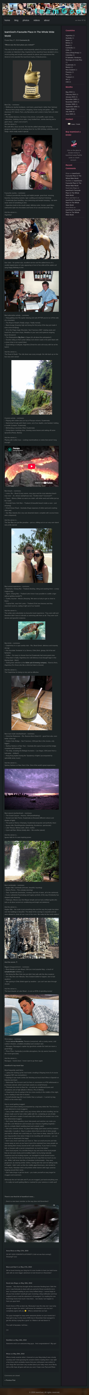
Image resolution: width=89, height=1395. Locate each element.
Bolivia (68, 43)
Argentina (69, 35)
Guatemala (69, 65)
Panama (68, 72)
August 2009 (70, 109)
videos (37, 20)
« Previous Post (10, 1380)
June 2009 (69, 114)
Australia (69, 38)
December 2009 (71, 99)
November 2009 (71, 102)
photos (26, 20)
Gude (78, 124)
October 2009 (70, 104)
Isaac (73, 124)
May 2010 (69, 92)
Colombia (69, 55)
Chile (67, 50)
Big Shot (21, 337)
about (46, 20)
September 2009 (71, 106)
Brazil (67, 45)
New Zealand (70, 70)
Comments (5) (25, 40)
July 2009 (69, 111)
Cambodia (69, 48)
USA (67, 82)
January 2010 (70, 97)
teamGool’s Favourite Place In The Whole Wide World (73, 176)
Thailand (69, 77)
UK (67, 79)
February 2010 (71, 94)
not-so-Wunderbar (17, 1041)
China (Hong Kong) (72, 52)
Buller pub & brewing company (36, 662)
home (7, 20)
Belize (68, 40)
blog (16, 20)
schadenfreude (10, 972)
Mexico (68, 67)
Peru (67, 74)
